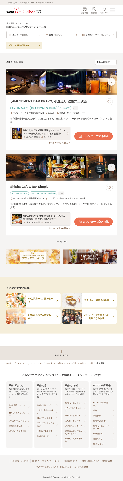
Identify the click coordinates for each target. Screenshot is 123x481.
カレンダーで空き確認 (96, 136)
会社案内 (15, 461)
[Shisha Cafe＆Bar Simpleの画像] (61, 167)
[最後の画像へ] (111, 82)
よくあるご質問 (81, 467)
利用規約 (25, 461)
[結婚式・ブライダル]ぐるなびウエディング (24, 363)
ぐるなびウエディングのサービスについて (53, 467)
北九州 (90, 363)
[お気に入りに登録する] (109, 101)
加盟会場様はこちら (91, 461)
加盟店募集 (107, 461)
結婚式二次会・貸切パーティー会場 (61, 363)
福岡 (82, 363)
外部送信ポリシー (72, 461)
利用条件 (36, 461)
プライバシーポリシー (52, 461)
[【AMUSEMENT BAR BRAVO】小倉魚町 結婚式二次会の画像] (61, 82)
